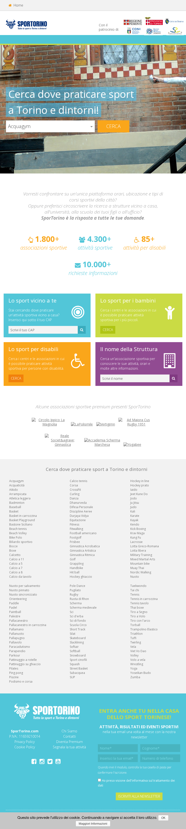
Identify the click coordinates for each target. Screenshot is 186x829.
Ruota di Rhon (79, 599)
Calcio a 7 (16, 568)
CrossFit (75, 490)
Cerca (113, 126)
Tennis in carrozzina (144, 599)
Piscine (14, 677)
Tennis (134, 594)
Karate (134, 516)
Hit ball (74, 572)
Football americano (83, 533)
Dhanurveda (78, 503)
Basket (13, 511)
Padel (13, 608)
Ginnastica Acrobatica (85, 546)
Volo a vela (137, 660)
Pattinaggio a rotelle (23, 660)
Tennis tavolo (139, 603)
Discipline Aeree (81, 511)
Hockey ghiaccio (81, 577)
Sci (71, 612)
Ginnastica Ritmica (82, 555)
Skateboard (78, 638)
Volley (134, 655)
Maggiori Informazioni (93, 823)
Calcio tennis (78, 481)
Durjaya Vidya (79, 516)
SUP (72, 677)
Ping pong (16, 673)
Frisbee (75, 542)
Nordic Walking (140, 572)
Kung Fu (135, 537)
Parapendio (17, 651)
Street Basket (79, 668)
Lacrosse (136, 542)
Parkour (14, 655)
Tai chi (134, 590)
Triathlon (136, 634)
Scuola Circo (78, 625)
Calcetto (15, 555)
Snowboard (78, 655)
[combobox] (50, 126)
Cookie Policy (24, 747)
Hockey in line (139, 481)
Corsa (74, 485)
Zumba (135, 677)
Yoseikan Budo (140, 673)
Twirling (135, 642)
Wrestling (136, 664)
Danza (74, 498)
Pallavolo (15, 642)
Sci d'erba (76, 616)
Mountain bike (140, 564)
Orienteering (18, 599)
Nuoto (134, 577)
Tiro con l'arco (140, 621)
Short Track (77, 629)
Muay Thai (137, 568)
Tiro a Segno (138, 612)
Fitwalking (76, 529)
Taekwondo (138, 586)
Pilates (13, 668)
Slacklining (77, 642)
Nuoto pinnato (19, 590)
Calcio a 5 (16, 564)
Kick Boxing (138, 529)
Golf (73, 559)
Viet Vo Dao (138, 651)
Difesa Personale (81, 507)
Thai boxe (137, 608)
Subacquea (77, 673)
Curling (74, 494)
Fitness (74, 524)
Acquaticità (16, 485)
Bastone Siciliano (20, 524)
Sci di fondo (78, 621)
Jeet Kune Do (139, 494)
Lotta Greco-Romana (144, 546)
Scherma (76, 603)
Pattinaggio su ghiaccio (25, 664)
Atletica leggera (20, 498)
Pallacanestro (18, 621)
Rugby (74, 594)
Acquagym (16, 481)
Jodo (133, 498)
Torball (135, 625)
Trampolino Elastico (144, 629)
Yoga (133, 668)
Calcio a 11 (16, 559)
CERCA (108, 329)
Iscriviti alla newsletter (139, 796)
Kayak (134, 520)
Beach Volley (18, 533)
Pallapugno (17, 638)
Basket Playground (22, 520)
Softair (74, 647)
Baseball (15, 507)
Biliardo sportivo (20, 542)
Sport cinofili (78, 660)
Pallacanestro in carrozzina (27, 625)
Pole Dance (77, 586)
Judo (133, 507)
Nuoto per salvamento (24, 586)
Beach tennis (18, 529)
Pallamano (16, 629)
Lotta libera (138, 550)
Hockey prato (139, 485)
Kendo (134, 524)
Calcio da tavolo (20, 577)
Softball (75, 651)
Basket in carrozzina (23, 516)
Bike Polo (15, 537)
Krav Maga (137, 533)
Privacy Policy (25, 741)
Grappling (77, 564)
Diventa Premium (69, 741)
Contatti (69, 736)
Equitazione (78, 520)
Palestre (14, 616)
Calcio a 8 (16, 572)
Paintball (15, 612)
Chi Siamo (69, 731)
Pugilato (75, 590)
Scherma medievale (83, 608)
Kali (132, 511)
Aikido (13, 490)
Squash (75, 664)
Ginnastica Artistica (83, 550)
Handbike (76, 568)
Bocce (13, 546)
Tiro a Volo (137, 616)
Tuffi (133, 638)
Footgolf (75, 537)
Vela (133, 647)
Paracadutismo (19, 647)
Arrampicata (17, 494)
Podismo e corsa (20, 681)
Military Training (141, 555)
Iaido (133, 490)
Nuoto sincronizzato (23, 594)
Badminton (16, 503)
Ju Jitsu (134, 503)
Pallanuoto (16, 634)
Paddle (14, 603)
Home (18, 5)
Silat (72, 634)
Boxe (12, 550)
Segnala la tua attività (69, 747)
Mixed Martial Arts (142, 559)
